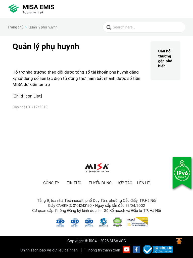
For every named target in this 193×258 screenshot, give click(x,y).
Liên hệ (143, 183)
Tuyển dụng (100, 183)
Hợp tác (124, 183)
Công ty (51, 183)
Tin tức (74, 183)
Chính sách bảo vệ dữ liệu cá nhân (49, 250)
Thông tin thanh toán (103, 250)
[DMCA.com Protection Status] (117, 225)
